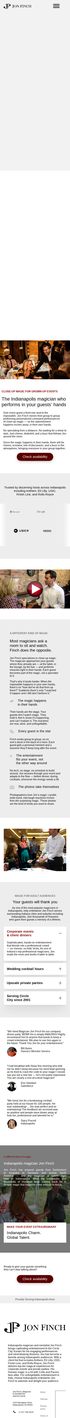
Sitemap (44, 1399)
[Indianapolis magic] (35, 1327)
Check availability (35, 456)
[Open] (56, 6)
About (42, 1392)
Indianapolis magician (20, 1345)
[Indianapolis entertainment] (18, 6)
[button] (35, 1299)
